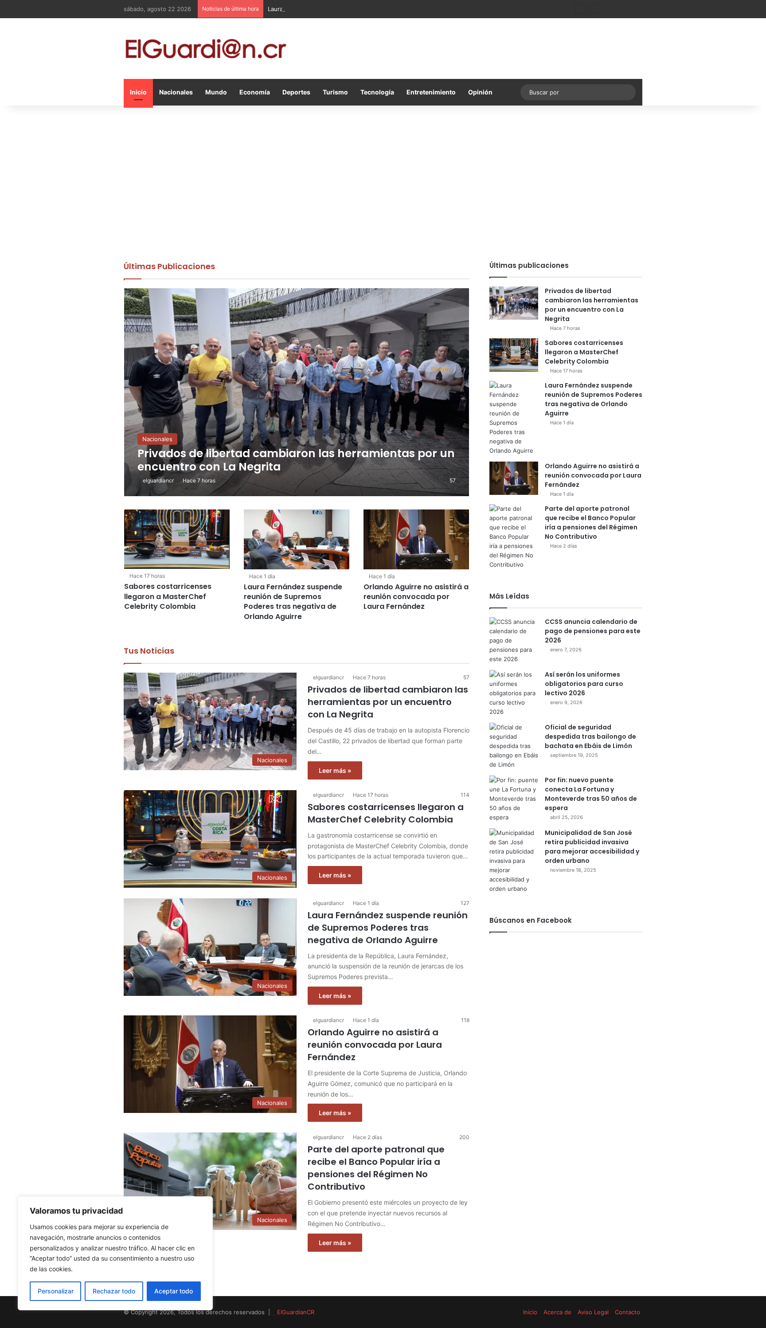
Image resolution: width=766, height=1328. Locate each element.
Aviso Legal (593, 1312)
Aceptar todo (173, 1291)
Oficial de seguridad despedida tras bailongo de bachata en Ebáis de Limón (590, 736)
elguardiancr (158, 480)
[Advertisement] (383, 181)
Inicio (138, 92)
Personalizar (56, 1291)
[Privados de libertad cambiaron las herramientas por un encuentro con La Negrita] (296, 392)
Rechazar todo (114, 1291)
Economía (254, 92)
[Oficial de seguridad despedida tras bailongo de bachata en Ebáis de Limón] (513, 746)
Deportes (296, 92)
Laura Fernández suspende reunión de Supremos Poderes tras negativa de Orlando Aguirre (395, 8)
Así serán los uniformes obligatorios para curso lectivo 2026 (584, 683)
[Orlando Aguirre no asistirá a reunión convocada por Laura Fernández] (416, 539)
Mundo (216, 92)
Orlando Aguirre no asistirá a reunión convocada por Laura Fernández (416, 597)
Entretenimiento (431, 92)
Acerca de (557, 1312)
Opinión (480, 92)
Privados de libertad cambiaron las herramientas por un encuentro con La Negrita (388, 702)
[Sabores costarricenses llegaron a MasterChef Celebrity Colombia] (177, 539)
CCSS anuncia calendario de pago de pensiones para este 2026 (593, 631)
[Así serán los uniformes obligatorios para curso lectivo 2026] (513, 693)
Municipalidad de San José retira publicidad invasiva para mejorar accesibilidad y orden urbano (592, 846)
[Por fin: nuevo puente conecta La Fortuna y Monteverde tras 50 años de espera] (513, 799)
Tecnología (377, 92)
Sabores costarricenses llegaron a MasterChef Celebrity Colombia (167, 596)
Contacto (627, 1312)
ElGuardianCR (295, 1312)
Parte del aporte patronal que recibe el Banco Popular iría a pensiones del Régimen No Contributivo (376, 1168)
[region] (115, 1253)
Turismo (335, 92)
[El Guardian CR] (206, 48)
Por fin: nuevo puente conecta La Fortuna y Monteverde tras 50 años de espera (591, 794)
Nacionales (176, 92)
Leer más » (335, 770)
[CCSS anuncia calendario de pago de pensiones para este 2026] (513, 640)
